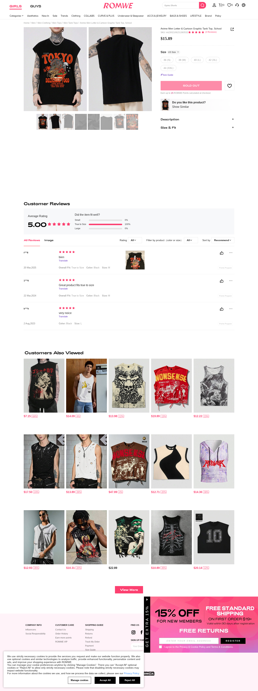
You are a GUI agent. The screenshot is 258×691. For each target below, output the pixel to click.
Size (168, 51)
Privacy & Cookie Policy (193, 646)
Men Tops (57, 23)
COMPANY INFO (33, 625)
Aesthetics (32, 15)
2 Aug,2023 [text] (29, 323)
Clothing (75, 15)
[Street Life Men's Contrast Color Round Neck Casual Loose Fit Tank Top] (171, 461)
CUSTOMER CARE (64, 625)
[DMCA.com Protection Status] (148, 673)
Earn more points (63, 638)
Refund (88, 638)
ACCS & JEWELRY (156, 15)
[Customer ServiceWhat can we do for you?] (237, 5)
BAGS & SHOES (178, 15)
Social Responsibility (35, 633)
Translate (63, 261)
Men (33, 23)
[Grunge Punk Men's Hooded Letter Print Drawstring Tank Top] (214, 461)
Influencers (30, 629)
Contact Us (60, 629)
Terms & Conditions (222, 646)
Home (26, 23)
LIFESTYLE (195, 15)
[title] (129, 352)
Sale (55, 15)
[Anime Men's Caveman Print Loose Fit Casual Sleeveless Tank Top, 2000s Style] (214, 386)
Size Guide (90, 650)
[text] (89, 252)
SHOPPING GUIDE (94, 625)
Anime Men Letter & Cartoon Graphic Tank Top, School (191, 28)
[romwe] (118, 5)
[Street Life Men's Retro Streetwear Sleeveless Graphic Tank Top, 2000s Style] (86, 537)
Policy (218, 15)
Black (93, 267)
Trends (64, 15)
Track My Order (92, 642)
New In (45, 15)
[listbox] (214, 5)
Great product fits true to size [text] (76, 285)
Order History (61, 633)
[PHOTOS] (88, 69)
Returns (89, 633)
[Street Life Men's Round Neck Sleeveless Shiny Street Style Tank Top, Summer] (44, 461)
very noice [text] (65, 313)
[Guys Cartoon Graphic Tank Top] (86, 386)
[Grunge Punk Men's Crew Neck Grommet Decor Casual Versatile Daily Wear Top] (86, 461)
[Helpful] (222, 253)
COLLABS (89, 15)
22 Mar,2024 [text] (30, 296)
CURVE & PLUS (106, 15)
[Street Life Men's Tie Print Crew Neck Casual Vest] (44, 537)
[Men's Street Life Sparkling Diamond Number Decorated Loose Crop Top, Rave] (214, 537)
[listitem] (44, 395)
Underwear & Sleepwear (131, 15)
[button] (229, 85)
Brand (208, 15)
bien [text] (61, 257)
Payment (89, 646)
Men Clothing (44, 23)
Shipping (89, 629)
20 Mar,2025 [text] (30, 267)
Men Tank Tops (71, 23)
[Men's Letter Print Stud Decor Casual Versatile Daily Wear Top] (129, 461)
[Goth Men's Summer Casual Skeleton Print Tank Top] (171, 537)
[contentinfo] (27, 416)
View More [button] (129, 589)
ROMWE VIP (61, 642)
